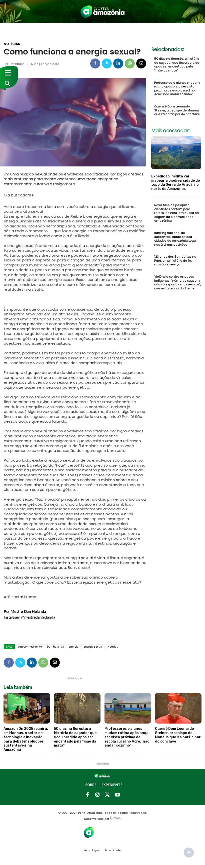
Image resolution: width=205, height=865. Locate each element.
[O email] (141, 63)
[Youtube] (117, 795)
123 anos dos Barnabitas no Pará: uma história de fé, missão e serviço (175, 260)
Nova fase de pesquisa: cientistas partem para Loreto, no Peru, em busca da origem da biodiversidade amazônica (176, 213)
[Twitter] (107, 63)
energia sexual (93, 646)
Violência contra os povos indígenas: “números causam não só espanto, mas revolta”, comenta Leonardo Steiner (177, 282)
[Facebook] (95, 63)
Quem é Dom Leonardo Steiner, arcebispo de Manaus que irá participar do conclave (177, 110)
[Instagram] (97, 795)
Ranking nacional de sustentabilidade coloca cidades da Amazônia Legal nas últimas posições (175, 239)
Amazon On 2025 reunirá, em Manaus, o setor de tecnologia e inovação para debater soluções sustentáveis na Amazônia (26, 739)
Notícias (12, 43)
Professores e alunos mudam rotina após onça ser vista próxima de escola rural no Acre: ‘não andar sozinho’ (177, 88)
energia (73, 646)
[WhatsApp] (130, 63)
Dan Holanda (55, 646)
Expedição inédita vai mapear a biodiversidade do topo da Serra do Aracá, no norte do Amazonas (175, 182)
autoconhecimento (30, 646)
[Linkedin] (118, 63)
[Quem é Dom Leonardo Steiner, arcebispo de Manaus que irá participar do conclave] (178, 708)
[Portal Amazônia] (102, 11)
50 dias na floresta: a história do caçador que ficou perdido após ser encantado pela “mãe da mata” (176, 64)
